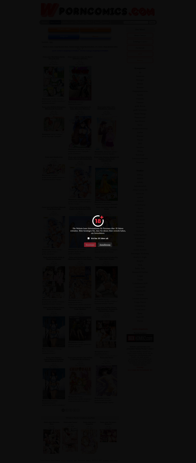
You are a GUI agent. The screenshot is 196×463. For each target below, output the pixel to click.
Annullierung (104, 245)
